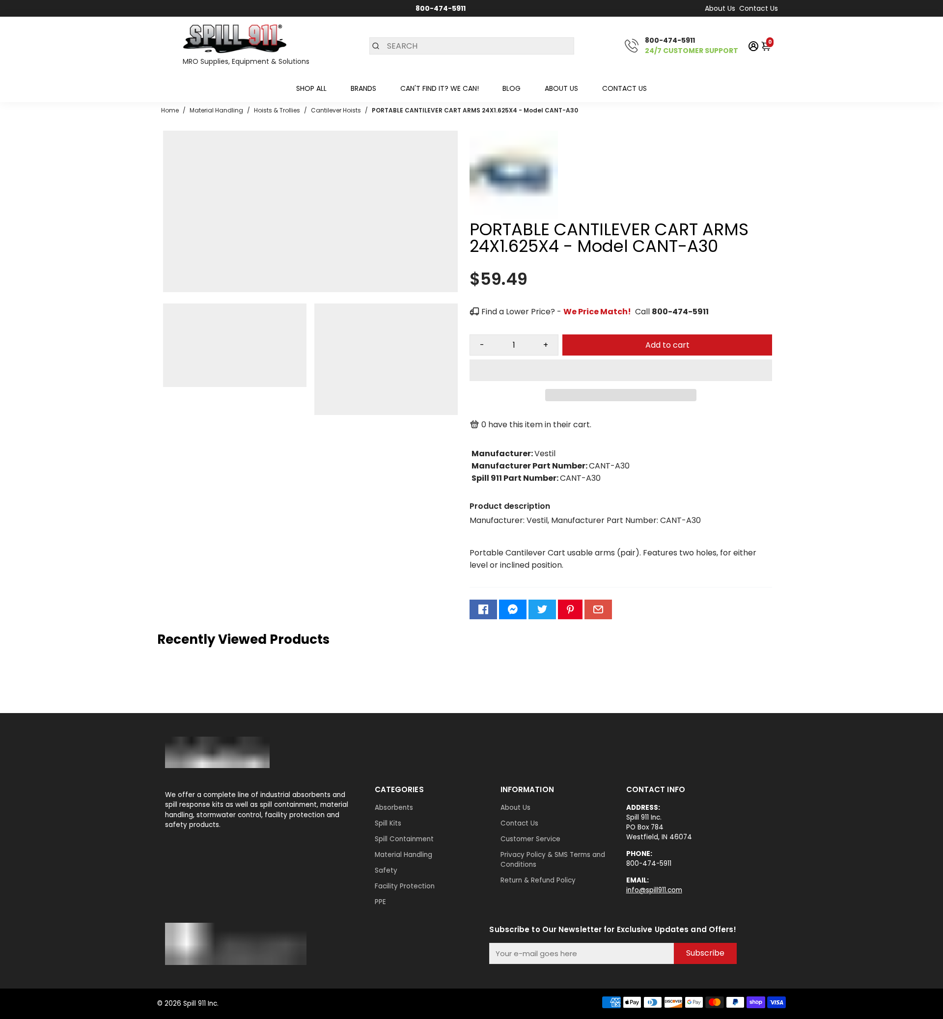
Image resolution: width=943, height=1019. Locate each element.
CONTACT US (624, 88)
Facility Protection (405, 886)
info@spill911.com (654, 890)
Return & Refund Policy (538, 880)
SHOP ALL (311, 88)
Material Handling (403, 854)
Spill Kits (388, 823)
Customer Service (530, 839)
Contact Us (758, 8)
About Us (720, 8)
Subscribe (705, 953)
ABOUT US (561, 88)
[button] (621, 370)
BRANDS (363, 88)
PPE (380, 902)
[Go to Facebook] (483, 609)
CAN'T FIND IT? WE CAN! (439, 88)
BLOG (511, 88)
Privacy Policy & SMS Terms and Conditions (552, 859)
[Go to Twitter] (542, 609)
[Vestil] (514, 216)
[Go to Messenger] (513, 609)
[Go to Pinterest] (570, 609)
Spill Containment (404, 839)
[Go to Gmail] (598, 609)
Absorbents (394, 807)
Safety (386, 870)
